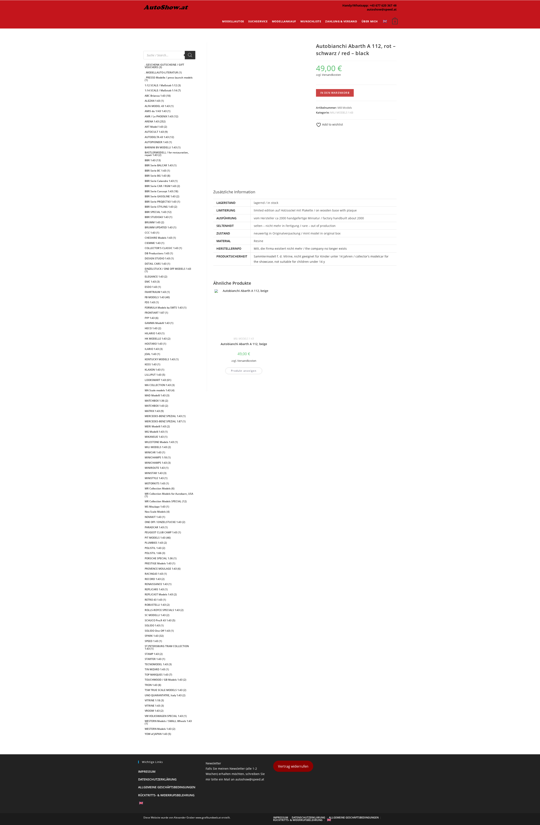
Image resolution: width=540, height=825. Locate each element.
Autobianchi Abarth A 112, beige (244, 344)
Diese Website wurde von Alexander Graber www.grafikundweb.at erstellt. (186, 817)
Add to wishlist (332, 124)
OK (523, 14)
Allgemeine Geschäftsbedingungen (166, 787)
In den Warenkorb (335, 93)
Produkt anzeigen (243, 371)
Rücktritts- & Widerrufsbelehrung (166, 795)
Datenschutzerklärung (157, 779)
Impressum (146, 771)
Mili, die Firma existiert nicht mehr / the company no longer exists (300, 249)
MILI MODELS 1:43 (341, 112)
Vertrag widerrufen (293, 766)
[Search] (190, 55)
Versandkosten (331, 75)
